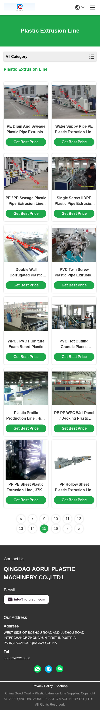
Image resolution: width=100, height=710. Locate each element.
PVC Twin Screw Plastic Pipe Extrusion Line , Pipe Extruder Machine (74, 273)
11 (68, 519)
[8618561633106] (37, 669)
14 (32, 529)
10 (56, 519)
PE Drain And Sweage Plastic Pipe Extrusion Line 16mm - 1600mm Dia (26, 129)
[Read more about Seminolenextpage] (21, 519)
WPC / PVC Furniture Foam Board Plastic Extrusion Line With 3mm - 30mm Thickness (26, 344)
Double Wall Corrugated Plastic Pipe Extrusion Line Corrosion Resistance (26, 273)
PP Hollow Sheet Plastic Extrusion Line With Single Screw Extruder (74, 487)
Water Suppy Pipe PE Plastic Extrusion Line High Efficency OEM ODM (74, 129)
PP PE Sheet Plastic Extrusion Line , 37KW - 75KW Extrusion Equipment (26, 487)
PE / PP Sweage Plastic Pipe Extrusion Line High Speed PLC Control (26, 201)
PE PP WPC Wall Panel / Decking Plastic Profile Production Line (74, 416)
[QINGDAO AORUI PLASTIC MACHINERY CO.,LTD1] (19, 7)
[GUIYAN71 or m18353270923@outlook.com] (48, 669)
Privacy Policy (43, 686)
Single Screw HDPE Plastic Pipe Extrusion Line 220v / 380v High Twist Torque (74, 201)
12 (79, 519)
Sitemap (62, 686)
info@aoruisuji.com (29, 599)
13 (21, 529)
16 (56, 529)
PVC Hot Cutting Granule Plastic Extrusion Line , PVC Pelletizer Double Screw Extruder (74, 344)
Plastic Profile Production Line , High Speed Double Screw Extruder (26, 416)
